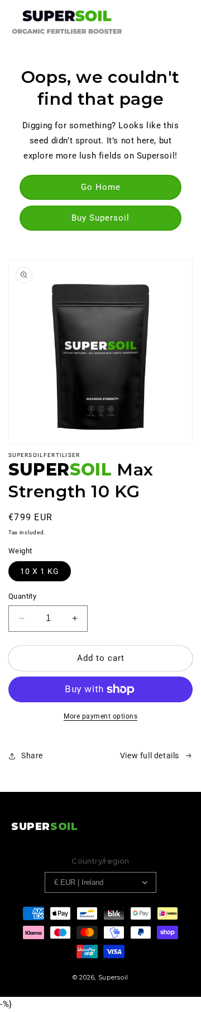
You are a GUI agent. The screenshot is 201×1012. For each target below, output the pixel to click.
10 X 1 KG (39, 571)
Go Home (101, 187)
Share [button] (32, 755)
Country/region (100, 860)
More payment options (100, 716)
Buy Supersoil (100, 218)
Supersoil (113, 977)
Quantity (22, 596)
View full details (149, 755)
